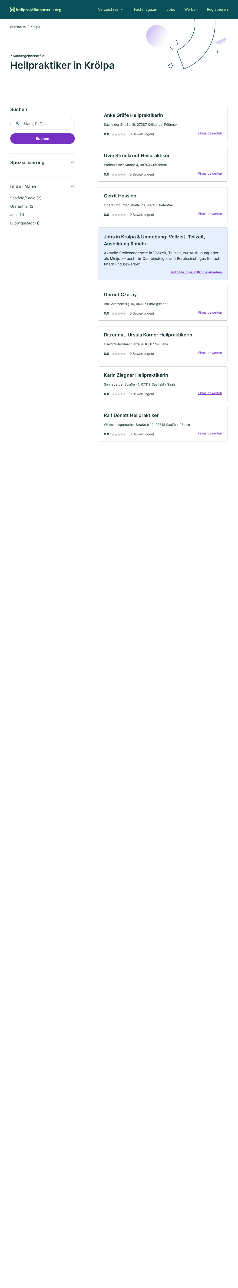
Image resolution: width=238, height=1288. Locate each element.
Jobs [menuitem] (170, 9)
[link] (163, 124)
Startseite (18, 27)
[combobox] (42, 123)
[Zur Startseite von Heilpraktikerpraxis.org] (35, 9)
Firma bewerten (210, 133)
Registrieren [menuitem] (217, 9)
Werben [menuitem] (191, 9)
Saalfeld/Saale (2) (26, 198)
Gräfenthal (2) (22, 206)
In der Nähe (23, 186)
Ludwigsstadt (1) (25, 223)
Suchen (42, 138)
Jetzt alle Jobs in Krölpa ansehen (196, 272)
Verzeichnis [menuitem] (108, 9)
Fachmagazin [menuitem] (145, 9)
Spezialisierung (27, 162)
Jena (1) (17, 214)
